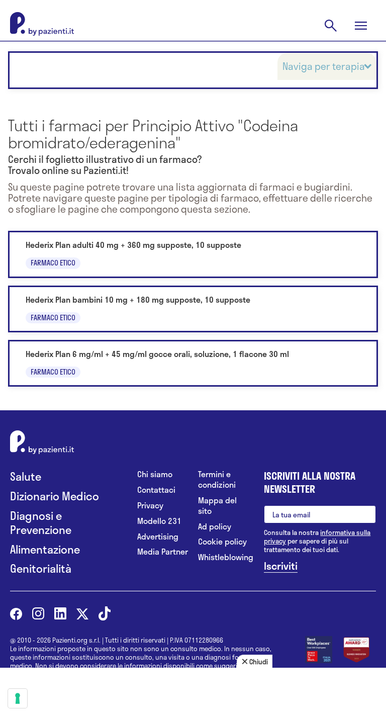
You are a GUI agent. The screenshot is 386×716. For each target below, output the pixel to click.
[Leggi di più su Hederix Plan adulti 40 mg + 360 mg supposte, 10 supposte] (193, 254)
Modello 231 (159, 521)
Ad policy (214, 526)
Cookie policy (222, 541)
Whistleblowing (223, 557)
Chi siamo (154, 474)
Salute (25, 476)
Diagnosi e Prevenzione (40, 522)
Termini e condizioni (217, 479)
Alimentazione (45, 549)
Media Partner (162, 552)
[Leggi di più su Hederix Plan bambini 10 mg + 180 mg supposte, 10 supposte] (193, 309)
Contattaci (156, 490)
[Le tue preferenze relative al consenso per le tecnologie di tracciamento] (17, 698)
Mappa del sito (217, 505)
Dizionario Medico (54, 496)
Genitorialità (40, 568)
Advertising (157, 536)
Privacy (150, 505)
